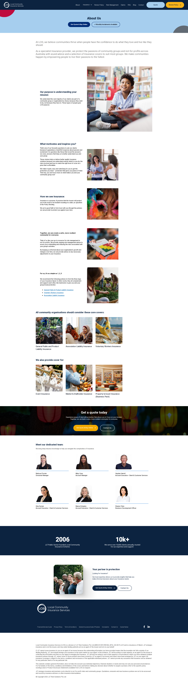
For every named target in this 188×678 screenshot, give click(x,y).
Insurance (86, 5)
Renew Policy (99, 5)
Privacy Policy (58, 627)
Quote (155, 5)
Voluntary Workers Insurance (54, 293)
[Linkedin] (149, 627)
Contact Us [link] (107, 428)
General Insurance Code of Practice (89, 627)
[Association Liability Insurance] (79, 330)
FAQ (129, 5)
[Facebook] (144, 627)
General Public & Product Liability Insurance (58, 290)
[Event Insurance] (49, 378)
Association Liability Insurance (54, 295)
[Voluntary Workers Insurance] (109, 330)
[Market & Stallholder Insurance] (79, 378)
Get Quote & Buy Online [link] (79, 24)
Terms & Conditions (71, 627)
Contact (141, 5)
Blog (134, 5)
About (78, 5)
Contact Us (114, 627)
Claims (123, 5)
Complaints (105, 627)
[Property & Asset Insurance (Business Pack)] (109, 378)
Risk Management (112, 5)
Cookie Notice (124, 627)
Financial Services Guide (44, 627)
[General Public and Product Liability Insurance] (49, 330)
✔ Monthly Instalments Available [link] (105, 24)
